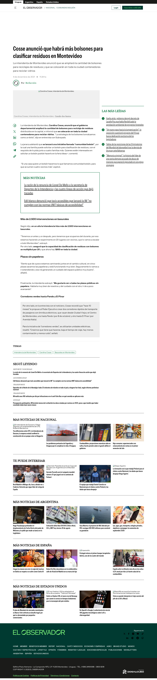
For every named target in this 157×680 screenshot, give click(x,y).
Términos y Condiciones (60, 675)
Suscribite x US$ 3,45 (132, 8)
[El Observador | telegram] (137, 638)
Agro (109, 646)
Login (116, 8)
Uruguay (18, 2)
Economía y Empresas (94, 646)
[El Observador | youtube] (138, 633)
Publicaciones (115, 650)
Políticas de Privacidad (40, 675)
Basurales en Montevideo (65, 352)
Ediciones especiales (97, 650)
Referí (52, 646)
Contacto (75, 675)
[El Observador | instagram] (133, 633)
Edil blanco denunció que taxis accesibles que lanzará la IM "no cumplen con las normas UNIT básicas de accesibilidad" (52, 381)
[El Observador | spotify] (132, 638)
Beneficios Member (38, 646)
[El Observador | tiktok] (142, 633)
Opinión (52, 650)
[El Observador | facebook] (129, 633)
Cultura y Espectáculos (24, 650)
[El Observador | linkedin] (127, 638)
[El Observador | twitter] (124, 633)
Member (23, 646)
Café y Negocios (75, 646)
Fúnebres (61, 650)
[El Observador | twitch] (142, 638)
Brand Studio (119, 646)
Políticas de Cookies (21, 675)
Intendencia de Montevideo (25, 352)
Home (15, 646)
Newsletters (130, 650)
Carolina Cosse (45, 352)
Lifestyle (42, 650)
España (40, 2)
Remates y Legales (76, 650)
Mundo (131, 646)
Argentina (29, 2)
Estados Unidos (52, 2)
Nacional (50, 8)
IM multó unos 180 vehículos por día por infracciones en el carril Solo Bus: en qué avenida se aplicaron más (48, 396)
